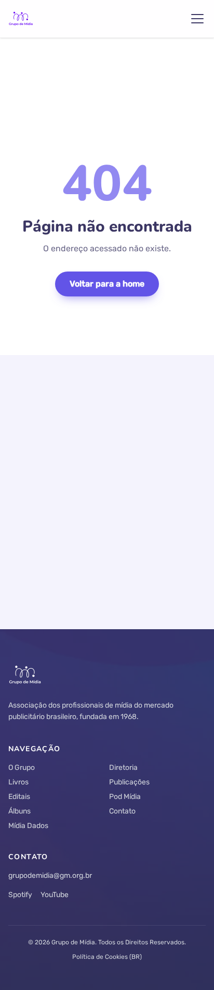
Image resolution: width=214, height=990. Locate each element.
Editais (19, 796)
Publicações (129, 782)
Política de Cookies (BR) (107, 956)
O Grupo (21, 767)
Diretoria (123, 767)
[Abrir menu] (197, 18)
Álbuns (19, 811)
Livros (18, 782)
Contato (122, 811)
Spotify (20, 894)
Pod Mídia (125, 796)
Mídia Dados (28, 825)
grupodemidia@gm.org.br (50, 875)
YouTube (55, 894)
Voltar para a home (107, 284)
